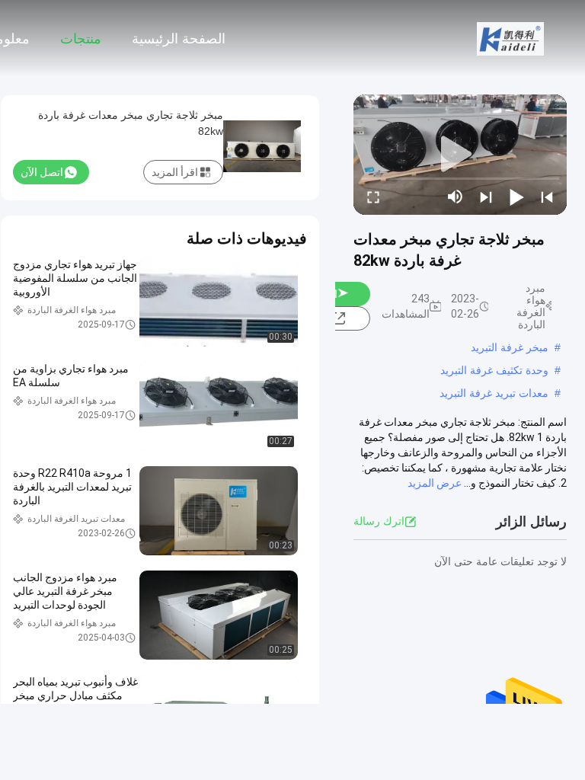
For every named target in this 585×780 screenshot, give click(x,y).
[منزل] (510, 38)
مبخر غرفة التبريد (509, 347)
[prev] (547, 196)
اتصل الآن (42, 172)
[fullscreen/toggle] (373, 196)
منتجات (80, 38)
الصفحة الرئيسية (178, 38)
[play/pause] (516, 196)
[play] (460, 155)
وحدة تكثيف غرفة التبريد (494, 370)
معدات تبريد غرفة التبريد (494, 393)
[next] (486, 196)
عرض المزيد (435, 483)
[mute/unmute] (455, 196)
